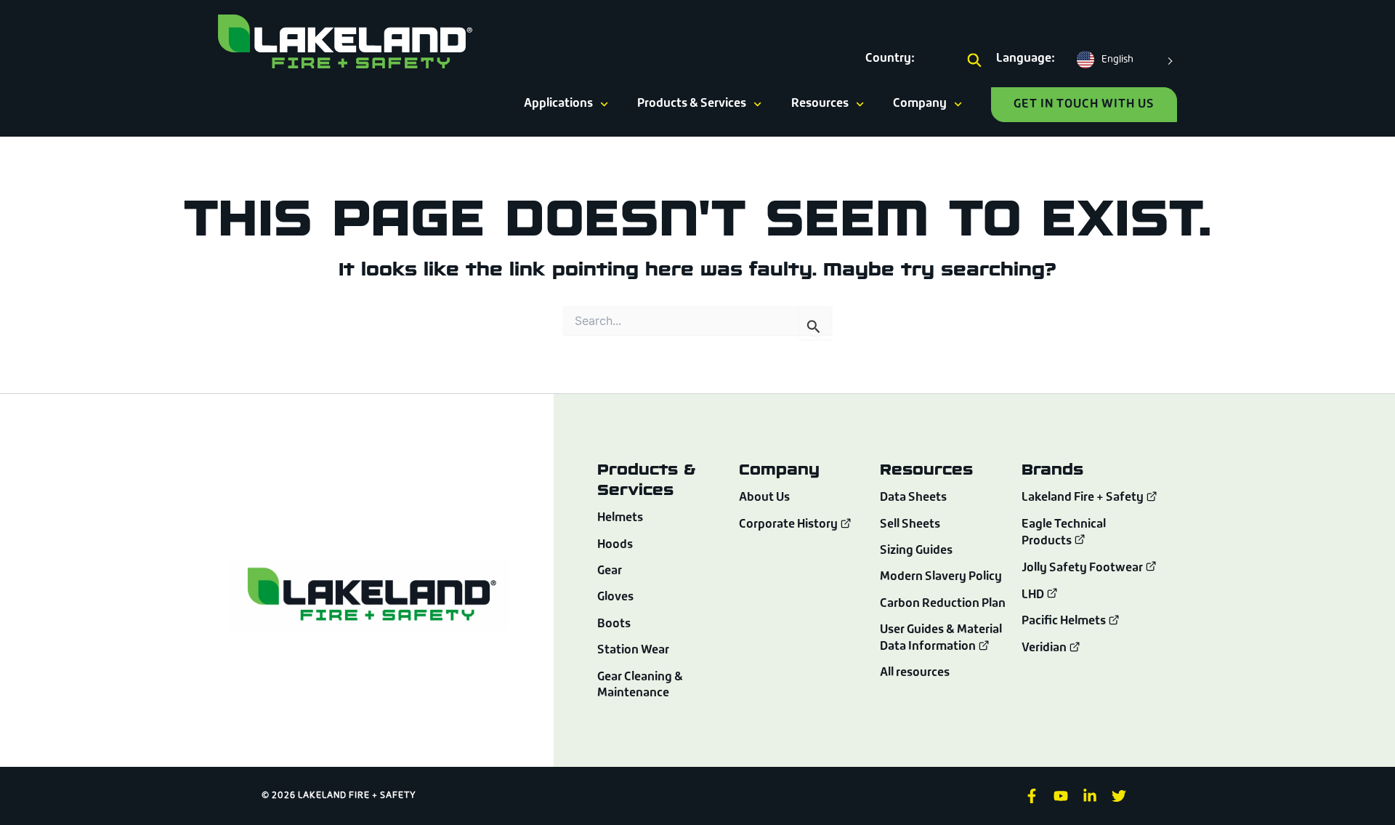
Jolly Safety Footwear (1083, 568)
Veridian (1045, 648)
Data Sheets (913, 498)
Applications (558, 104)
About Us (764, 498)
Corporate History (789, 525)
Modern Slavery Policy (941, 577)
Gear (609, 571)
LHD (1034, 595)
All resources (915, 673)
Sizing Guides (916, 551)
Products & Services (691, 104)
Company (920, 104)
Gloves (615, 597)
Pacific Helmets (1065, 621)
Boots (614, 624)
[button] (974, 61)
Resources (820, 104)
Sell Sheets (910, 525)
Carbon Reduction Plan (943, 604)
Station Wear (633, 650)
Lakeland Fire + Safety (1083, 498)
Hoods (615, 545)
